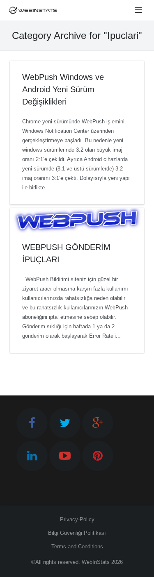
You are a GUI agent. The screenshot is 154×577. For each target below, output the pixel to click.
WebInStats (96, 562)
